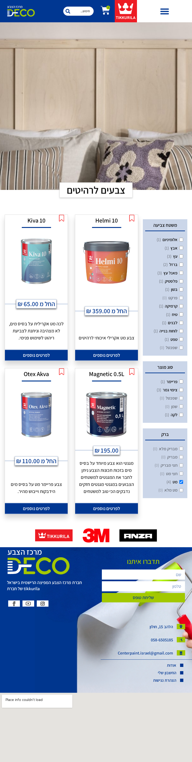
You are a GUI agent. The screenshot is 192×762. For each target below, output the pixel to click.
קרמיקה (171, 306)
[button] (164, 11)
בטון (174, 289)
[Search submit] (68, 11)
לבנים (172, 322)
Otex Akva (36, 374)
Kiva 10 (36, 220)
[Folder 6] (43, 604)
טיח (174, 314)
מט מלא (170, 490)
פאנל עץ (170, 273)
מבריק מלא (168, 448)
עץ (175, 256)
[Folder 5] (28, 604)
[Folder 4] (14, 604)
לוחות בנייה (168, 331)
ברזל (173, 264)
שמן (174, 406)
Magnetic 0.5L (106, 374)
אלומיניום (169, 239)
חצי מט (171, 473)
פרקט (172, 297)
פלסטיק (171, 281)
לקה (174, 414)
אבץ (173, 248)
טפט (173, 339)
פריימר (171, 381)
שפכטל (171, 347)
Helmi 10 (106, 220)
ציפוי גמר (170, 390)
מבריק (172, 457)
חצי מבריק (169, 465)
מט (175, 482)
